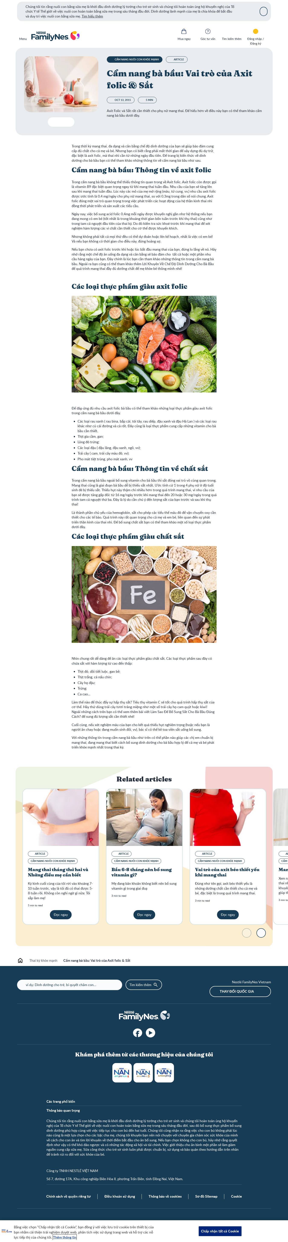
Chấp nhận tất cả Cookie (220, 1231)
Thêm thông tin (64, 1237)
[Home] (55, 36)
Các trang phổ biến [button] (60, 1101)
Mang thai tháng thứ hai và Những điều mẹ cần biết (58, 872)
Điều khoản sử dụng (119, 1196)
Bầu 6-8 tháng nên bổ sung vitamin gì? (141, 872)
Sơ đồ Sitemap (206, 1196)
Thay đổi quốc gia (237, 991)
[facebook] (137, 1032)
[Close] (264, 11)
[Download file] (52, 122)
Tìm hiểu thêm (92, 16)
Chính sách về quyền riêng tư (68, 1196)
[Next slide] (261, 933)
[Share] (69, 122)
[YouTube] (150, 1032)
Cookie (236, 1196)
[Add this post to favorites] (61, 122)
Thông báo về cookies (165, 1196)
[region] (144, 1231)
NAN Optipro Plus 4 (122, 1072)
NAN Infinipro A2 (143, 1072)
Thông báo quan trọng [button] (63, 1110)
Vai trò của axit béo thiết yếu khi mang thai (227, 872)
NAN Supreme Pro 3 (164, 1072)
